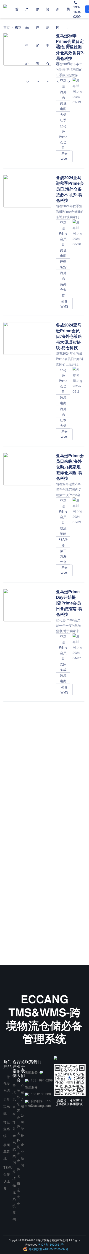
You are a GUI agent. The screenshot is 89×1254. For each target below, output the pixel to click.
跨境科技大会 (18, 1143)
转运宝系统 (6, 1129)
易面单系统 (6, 1151)
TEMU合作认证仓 (8, 1177)
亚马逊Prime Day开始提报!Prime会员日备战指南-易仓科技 (69, 603)
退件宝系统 (6, 1106)
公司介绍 (22, 1095)
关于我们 (68, 36)
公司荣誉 (22, 1125)
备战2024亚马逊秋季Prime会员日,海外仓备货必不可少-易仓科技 (70, 189)
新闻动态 (58, 36)
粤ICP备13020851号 (51, 1244)
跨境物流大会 (18, 1186)
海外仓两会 (18, 1104)
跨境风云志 (14, 1099)
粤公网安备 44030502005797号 (48, 1249)
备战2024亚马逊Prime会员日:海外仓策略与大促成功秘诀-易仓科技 (69, 336)
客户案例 (37, 36)
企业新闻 (22, 1154)
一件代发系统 (6, 1083)
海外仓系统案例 (14, 1142)
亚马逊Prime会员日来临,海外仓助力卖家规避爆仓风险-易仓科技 (70, 467)
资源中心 (47, 36)
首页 (16, 18)
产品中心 (27, 36)
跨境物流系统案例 (14, 1195)
